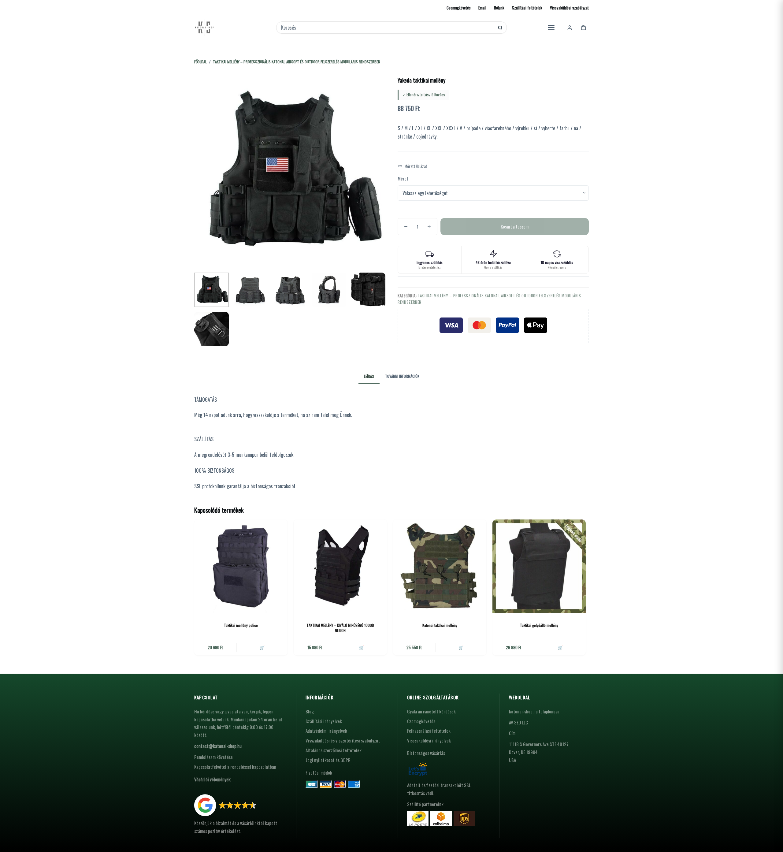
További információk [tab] (402, 376)
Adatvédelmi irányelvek (326, 730)
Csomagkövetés (459, 8)
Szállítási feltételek (527, 8)
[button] (413, 166)
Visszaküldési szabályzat (569, 8)
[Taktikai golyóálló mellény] (539, 566)
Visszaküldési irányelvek (429, 740)
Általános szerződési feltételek (334, 750)
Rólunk (499, 8)
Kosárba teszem (515, 226)
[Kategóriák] (551, 27)
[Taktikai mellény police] (241, 566)
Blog (310, 711)
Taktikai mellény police (241, 625)
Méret (403, 178)
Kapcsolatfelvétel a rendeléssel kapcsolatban (235, 766)
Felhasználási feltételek (429, 730)
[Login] (569, 27)
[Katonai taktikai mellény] (439, 566)
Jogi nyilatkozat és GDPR (328, 760)
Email (482, 8)
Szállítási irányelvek (324, 721)
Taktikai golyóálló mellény (539, 625)
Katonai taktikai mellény (439, 625)
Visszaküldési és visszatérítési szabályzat (343, 740)
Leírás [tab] (369, 376)
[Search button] (500, 28)
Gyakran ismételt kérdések (431, 711)
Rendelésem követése (213, 756)
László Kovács (434, 94)
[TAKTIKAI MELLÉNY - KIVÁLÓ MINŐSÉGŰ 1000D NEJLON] (340, 566)
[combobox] (387, 27)
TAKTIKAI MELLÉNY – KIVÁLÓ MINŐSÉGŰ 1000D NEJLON (340, 628)
